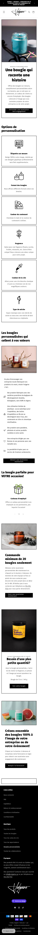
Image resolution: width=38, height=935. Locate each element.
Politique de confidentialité (12, 928)
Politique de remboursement (22, 925)
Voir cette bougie (19, 686)
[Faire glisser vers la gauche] (15, 514)
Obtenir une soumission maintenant (19, 461)
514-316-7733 (8, 877)
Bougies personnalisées (12, 847)
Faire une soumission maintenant (16, 595)
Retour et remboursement (12, 808)
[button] (4, 12)
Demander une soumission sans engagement (19, 110)
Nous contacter (9, 795)
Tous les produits (9, 829)
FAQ (5, 799)
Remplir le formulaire (16, 765)
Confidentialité (9, 817)
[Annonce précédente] (3, 3)
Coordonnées (27, 931)
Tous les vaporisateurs (11, 842)
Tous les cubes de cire (11, 838)
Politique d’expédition (15, 931)
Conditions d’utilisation (28, 928)
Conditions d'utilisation (12, 812)
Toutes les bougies (10, 833)
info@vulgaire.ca (12, 874)
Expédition (7, 804)
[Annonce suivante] (34, 3)
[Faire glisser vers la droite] (23, 514)
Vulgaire (16, 923)
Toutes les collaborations (12, 851)
